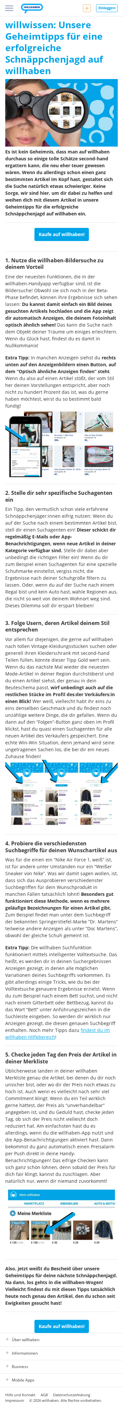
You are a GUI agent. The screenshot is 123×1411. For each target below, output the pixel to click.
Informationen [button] (25, 1353)
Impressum (14, 1400)
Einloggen (106, 7)
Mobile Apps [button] (23, 1380)
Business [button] (20, 1366)
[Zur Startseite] (32, 9)
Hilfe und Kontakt (20, 1394)
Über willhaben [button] (25, 1339)
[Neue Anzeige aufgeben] (87, 8)
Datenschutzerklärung (71, 1394)
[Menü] (9, 8)
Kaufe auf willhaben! (62, 234)
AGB (44, 1394)
